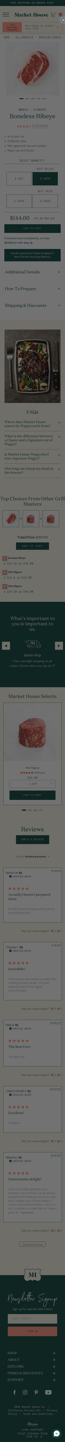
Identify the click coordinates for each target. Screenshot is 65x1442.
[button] (57, 1434)
